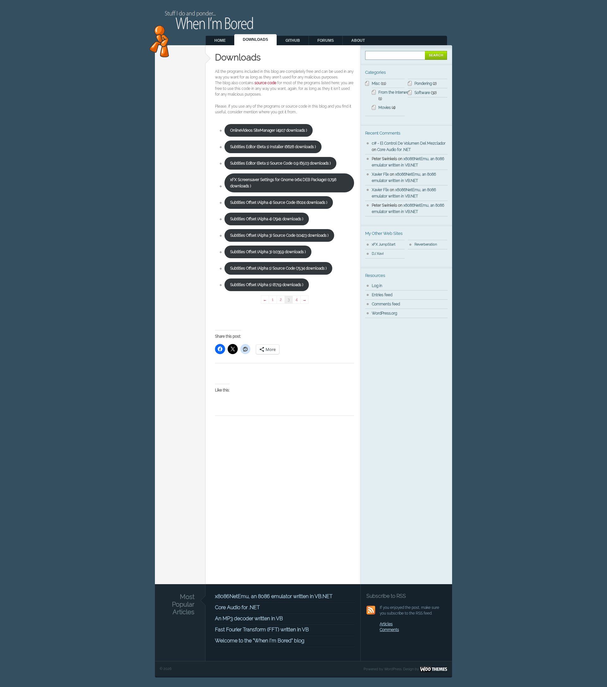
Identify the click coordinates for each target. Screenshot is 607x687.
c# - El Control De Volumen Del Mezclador (408, 143)
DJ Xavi (377, 254)
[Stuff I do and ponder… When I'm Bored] (208, 56)
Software (422, 93)
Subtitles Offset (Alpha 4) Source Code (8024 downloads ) (278, 202)
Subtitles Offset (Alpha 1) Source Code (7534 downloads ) (278, 268)
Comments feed (386, 304)
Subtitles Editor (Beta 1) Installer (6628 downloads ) (273, 147)
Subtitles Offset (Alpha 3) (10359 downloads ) (268, 252)
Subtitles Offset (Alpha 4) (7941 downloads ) (266, 219)
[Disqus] (284, 501)
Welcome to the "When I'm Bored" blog (259, 641)
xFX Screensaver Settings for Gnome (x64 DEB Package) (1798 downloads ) (283, 183)
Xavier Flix (380, 174)
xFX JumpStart (383, 244)
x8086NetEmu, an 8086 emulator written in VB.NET (274, 596)
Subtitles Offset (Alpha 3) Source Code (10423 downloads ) (279, 235)
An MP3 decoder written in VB (249, 618)
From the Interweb (394, 92)
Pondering (423, 83)
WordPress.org (384, 313)
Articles (386, 624)
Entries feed (382, 295)
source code (265, 83)
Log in (377, 286)
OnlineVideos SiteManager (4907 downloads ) (268, 130)
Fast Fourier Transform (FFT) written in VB (262, 630)
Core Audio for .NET (394, 149)
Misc (376, 83)
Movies (384, 107)
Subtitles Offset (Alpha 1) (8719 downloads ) (266, 285)
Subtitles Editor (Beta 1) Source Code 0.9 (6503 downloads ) (280, 163)
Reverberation (425, 244)
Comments (389, 630)
